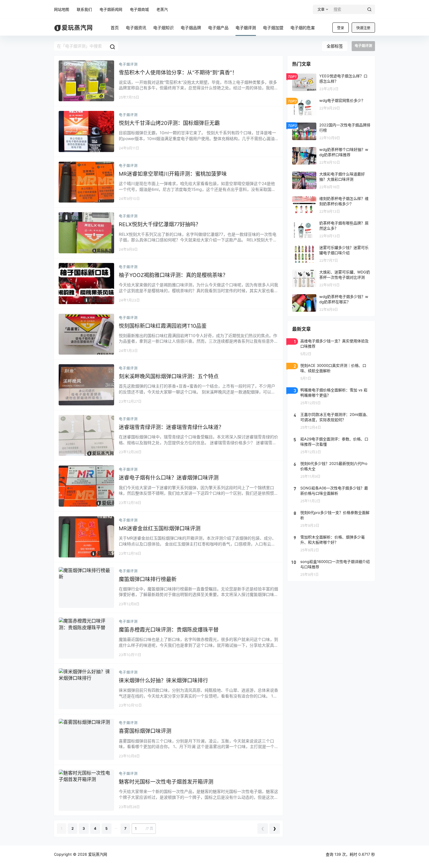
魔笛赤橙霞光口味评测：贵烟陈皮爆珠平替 (169, 630)
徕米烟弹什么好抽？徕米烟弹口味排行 (163, 680)
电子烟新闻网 (111, 9)
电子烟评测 (128, 64)
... (116, 827)
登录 (340, 28)
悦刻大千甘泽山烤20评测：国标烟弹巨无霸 (169, 123)
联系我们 (84, 9)
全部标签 (335, 45)
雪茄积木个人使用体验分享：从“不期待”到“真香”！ (178, 72)
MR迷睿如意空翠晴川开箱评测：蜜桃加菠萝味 (173, 174)
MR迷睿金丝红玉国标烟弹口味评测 (159, 528)
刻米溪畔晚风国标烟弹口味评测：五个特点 (169, 376)
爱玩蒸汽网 (97, 854)
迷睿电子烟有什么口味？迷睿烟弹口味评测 (169, 478)
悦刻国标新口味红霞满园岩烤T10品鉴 (163, 326)
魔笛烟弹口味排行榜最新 (148, 579)
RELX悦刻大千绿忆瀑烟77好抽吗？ (160, 224)
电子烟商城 (139, 9)
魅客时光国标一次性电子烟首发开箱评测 (166, 782)
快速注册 (363, 28)
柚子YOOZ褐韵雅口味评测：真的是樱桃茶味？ (173, 275)
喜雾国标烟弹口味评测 (145, 731)
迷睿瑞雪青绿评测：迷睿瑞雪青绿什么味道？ (171, 427)
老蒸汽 (162, 9)
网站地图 (61, 9)
